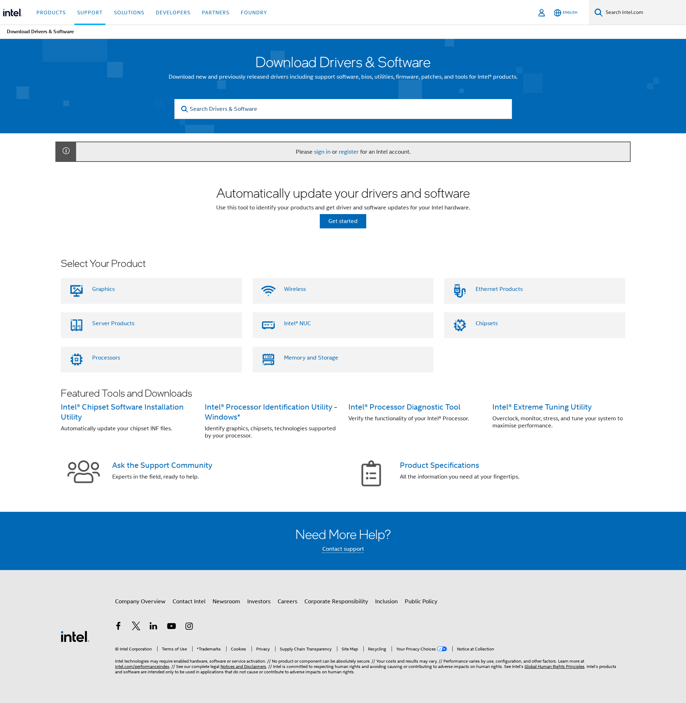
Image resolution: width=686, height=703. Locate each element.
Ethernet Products (499, 289)
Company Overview (140, 601)
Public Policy (421, 601)
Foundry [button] (254, 12)
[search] (185, 109)
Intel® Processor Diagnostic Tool (404, 407)
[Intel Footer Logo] (75, 636)
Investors (258, 601)
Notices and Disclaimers (243, 666)
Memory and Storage (311, 357)
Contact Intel (189, 601)
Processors (106, 357)
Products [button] (51, 12)
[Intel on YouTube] (171, 627)
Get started (343, 221)
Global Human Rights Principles (555, 666)
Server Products (113, 323)
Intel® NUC (297, 323)
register (349, 151)
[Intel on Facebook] (118, 627)
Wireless (295, 289)
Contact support (343, 549)
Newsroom (226, 601)
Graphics (103, 289)
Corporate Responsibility (336, 601)
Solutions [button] (129, 12)
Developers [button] (173, 12)
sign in (322, 151)
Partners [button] (215, 12)
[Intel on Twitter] (136, 627)
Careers (287, 601)
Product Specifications (439, 465)
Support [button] (90, 12)
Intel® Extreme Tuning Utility (542, 407)
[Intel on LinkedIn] (154, 627)
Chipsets (487, 323)
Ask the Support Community (162, 465)
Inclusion (386, 601)
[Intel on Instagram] (189, 627)
